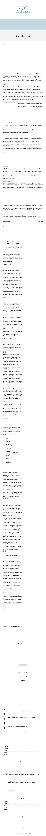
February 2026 (6, 803)
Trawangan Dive (14, 581)
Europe (5, 742)
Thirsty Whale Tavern (25, 175)
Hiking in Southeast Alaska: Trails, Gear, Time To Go (18, 712)
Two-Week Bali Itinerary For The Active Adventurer (12, 243)
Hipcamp (21, 86)
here (7, 96)
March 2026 (6, 801)
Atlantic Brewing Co (10, 172)
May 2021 (5, 805)
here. (7, 384)
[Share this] (38, 221)
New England (11, 725)
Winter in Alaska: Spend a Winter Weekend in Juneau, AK (18, 777)
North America (25, 711)
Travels (26, 697)
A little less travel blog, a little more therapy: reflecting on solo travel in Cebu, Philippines (21, 774)
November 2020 (6, 809)
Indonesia (22, 697)
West (29, 711)
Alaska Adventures (12, 711)
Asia (19, 697)
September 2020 (6, 811)
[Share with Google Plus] (41, 221)
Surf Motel (8, 307)
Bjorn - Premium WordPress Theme (25, 833)
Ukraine (5, 754)
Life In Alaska (18, 711)
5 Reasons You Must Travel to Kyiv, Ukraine (16, 787)
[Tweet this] (39, 221)
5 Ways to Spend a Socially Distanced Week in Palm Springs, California (21, 717)
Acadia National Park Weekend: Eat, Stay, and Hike (23, 74)
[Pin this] (42, 221)
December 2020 (6, 807)
